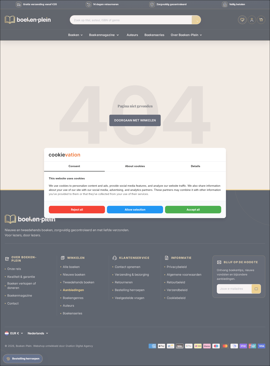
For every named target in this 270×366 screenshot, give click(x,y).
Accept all (193, 209)
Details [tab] (195, 166)
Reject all (77, 209)
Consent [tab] (74, 166)
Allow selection (135, 209)
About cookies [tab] (135, 166)
